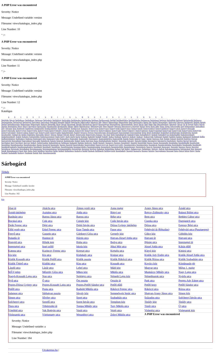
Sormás (194, 132)
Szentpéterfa (106, 147)
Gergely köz (117, 233)
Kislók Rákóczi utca (121, 259)
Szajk (68, 137)
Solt (182, 126)
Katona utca (14, 250)
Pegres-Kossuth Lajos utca (56, 284)
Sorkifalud (156, 132)
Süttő (113, 135)
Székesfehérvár (55, 143)
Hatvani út (150, 238)
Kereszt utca (83, 250)
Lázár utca (47, 267)
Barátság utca (15, 216)
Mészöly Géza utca (52, 272)
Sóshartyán (16, 135)
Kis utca (46, 255)
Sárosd (63, 124)
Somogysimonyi (128, 130)
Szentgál (69, 145)
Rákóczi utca (151, 289)
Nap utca (47, 276)
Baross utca (82, 216)
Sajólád (113, 120)
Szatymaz (89, 141)
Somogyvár (33, 132)
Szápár (149, 139)
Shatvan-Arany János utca (158, 293)
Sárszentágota (103, 124)
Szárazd (173, 139)
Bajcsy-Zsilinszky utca (156, 212)
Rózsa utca (184, 289)
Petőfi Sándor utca (188, 284)
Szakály (105, 137)
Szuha (197, 151)
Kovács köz (150, 263)
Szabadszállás (174, 135)
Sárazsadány (163, 122)
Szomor (145, 151)
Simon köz (184, 293)
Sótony (47, 135)
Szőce (30, 151)
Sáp (150, 122)
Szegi (13, 143)
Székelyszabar (42, 143)
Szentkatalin (187, 145)
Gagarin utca (49, 233)
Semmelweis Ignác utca (123, 293)
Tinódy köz (150, 301)
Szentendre (54, 145)
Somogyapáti (114, 128)
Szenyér (149, 147)
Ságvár (12, 120)
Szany (143, 139)
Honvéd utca (15, 242)
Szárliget (187, 139)
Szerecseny (166, 147)
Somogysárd (116, 130)
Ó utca (45, 280)
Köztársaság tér (186, 263)
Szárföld (180, 139)
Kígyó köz (150, 250)
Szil (122, 149)
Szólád (85, 151)
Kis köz (12, 255)
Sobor (162, 126)
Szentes (62, 145)
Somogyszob (187, 130)
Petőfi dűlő (116, 284)
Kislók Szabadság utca (190, 259)
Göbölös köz (185, 233)
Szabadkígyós (163, 135)
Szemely (101, 143)
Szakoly (133, 137)
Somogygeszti (43, 130)
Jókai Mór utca (118, 246)
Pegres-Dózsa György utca (22, 284)
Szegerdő (193, 141)
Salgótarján (75, 122)
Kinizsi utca (184, 250)
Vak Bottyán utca (51, 310)
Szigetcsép (15, 149)
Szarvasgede (6, 141)
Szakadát (91, 137)
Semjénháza (12, 126)
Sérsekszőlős (52, 126)
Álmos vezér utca (85, 208)
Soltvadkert (200, 126)
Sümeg (72, 135)
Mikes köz (82, 272)
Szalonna (29, 139)
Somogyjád (79, 130)
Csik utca (47, 220)
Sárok (58, 124)
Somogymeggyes (91, 130)
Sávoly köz (82, 293)
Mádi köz (115, 267)
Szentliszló (47, 147)
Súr (104, 135)
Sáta (155, 124)
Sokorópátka (175, 126)
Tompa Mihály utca (86, 306)
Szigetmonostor (36, 149)
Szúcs (176, 151)
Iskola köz (81, 246)
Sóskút (24, 135)
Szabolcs (25, 137)
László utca (14, 267)
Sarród (95, 124)
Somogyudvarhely (8, 132)
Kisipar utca (116, 255)
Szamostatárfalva (105, 139)
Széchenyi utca (16, 301)
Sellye (196, 124)
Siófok (142, 126)
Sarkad (4, 124)
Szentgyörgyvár (102, 145)
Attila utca (81, 212)
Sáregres (180, 122)
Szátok (77, 141)
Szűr (40, 153)
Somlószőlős (39, 128)
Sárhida (196, 122)
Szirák (3, 151)
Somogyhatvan (68, 130)
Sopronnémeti (124, 132)
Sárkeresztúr (35, 124)
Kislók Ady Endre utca (156, 255)
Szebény (115, 141)
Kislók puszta (83, 259)
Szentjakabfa (177, 145)
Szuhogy (21, 153)
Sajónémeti (154, 120)
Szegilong (19, 143)
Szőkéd (61, 151)
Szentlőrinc (55, 147)
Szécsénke (123, 141)
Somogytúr (196, 130)
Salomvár (94, 122)
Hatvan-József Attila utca (123, 238)
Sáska (150, 124)
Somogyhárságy (55, 130)
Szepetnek (157, 147)
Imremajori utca (16, 246)
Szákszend (158, 137)
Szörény (151, 151)
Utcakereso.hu (50, 350)
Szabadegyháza (133, 135)
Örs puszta (82, 280)
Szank (131, 139)
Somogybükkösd (162, 128)
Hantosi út (47, 238)
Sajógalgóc (47, 120)
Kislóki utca (48, 263)
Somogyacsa (93, 128)
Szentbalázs (173, 143)
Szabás (18, 137)
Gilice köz (149, 233)
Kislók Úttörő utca (18, 263)
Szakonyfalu (149, 137)
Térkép (5, 171)
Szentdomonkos (17, 145)
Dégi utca (47, 225)
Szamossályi (83, 139)
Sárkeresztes (25, 124)
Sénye (20, 126)
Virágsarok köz (186, 310)
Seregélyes (32, 126)
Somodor (84, 128)
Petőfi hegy (150, 284)
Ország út (115, 280)
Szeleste (81, 143)
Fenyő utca (14, 233)
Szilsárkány (146, 149)
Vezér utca (116, 310)
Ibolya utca (116, 242)
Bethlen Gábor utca (188, 216)
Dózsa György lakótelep (123, 225)
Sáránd (155, 122)
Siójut (147, 126)
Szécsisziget (152, 141)
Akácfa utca (48, 208)
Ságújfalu (5, 120)
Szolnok (91, 151)
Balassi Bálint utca (188, 212)
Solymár (8, 128)
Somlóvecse (75, 128)
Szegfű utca (48, 301)
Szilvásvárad (185, 149)
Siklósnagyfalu (96, 126)
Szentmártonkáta (93, 147)
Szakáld (98, 137)
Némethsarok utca (154, 276)
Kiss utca (81, 263)
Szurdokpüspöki (49, 153)
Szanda (126, 139)
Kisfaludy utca (84, 255)
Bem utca (149, 216)
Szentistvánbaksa (164, 145)
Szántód (137, 139)
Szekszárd (73, 143)
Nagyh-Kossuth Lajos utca (22, 276)
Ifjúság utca (150, 242)
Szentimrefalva (130, 145)
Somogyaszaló (137, 128)
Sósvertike (40, 135)
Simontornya (126, 126)
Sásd (146, 124)
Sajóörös (162, 120)
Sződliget (41, 151)
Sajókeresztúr (104, 120)
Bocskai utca (15, 220)
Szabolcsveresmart (47, 137)
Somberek (21, 128)
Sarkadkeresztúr (13, 124)
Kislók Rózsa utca (154, 259)
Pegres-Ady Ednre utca (191, 280)
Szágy (62, 137)
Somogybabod (149, 128)
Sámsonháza (113, 122)
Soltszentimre (189, 126)
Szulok (35, 153)
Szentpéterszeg (129, 147)
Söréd (149, 132)
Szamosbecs (64, 139)
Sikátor (70, 126)
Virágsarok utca (16, 314)
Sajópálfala (171, 120)
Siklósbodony (84, 126)
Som (14, 128)
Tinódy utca (184, 301)
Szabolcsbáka (34, 137)
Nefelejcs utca (83, 276)
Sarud (136, 124)
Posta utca (47, 289)
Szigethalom (24, 149)
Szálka (202, 137)
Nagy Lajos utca (187, 272)
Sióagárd (135, 126)
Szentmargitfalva (80, 147)
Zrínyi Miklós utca (120, 314)
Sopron (91, 132)
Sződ (35, 151)
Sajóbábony (20, 120)
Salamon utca (15, 293)
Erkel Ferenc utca (51, 229)
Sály (100, 122)
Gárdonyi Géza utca (87, 233)
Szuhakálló (12, 153)
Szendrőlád (142, 143)
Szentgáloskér (78, 145)
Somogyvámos (22, 132)
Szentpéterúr (141, 147)
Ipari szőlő (47, 246)
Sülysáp (66, 135)
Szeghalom (5, 143)
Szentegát (46, 145)
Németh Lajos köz (120, 276)
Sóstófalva (31, 135)
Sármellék (52, 124)
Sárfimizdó (188, 122)
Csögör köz (82, 220)
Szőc (25, 151)
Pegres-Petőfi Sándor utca (90, 284)
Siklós (76, 126)
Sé (184, 124)
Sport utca (81, 297)
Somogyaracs (125, 128)
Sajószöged (17, 122)
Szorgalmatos (160, 151)
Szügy (192, 151)
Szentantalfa (163, 143)
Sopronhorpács (100, 132)
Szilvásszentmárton (172, 149)
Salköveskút (85, 122)
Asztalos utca (49, 212)
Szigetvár (85, 149)
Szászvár (59, 141)
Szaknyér (125, 137)
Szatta (83, 141)
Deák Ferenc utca (17, 225)
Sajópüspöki (188, 120)
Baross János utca (51, 216)
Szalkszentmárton (8, 139)
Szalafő (166, 137)
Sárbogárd (172, 122)
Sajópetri (179, 120)
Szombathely (121, 151)
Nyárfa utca (184, 276)
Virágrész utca (152, 310)
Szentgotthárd (89, 145)
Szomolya (137, 151)
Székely (33, 143)
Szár (161, 139)
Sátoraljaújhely (163, 124)
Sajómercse (145, 120)
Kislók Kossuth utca (19, 259)
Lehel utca (82, 267)
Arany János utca (153, 208)
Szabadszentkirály (188, 135)
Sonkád (77, 132)
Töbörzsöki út (49, 306)
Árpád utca (184, 208)
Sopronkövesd (112, 132)
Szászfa (53, 141)
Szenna (150, 143)
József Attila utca (153, 246)
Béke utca (115, 216)
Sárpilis (79, 124)
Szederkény (171, 141)
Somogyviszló (44, 132)
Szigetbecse (5, 149)
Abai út (12, 208)
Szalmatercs (20, 139)
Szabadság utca (118, 297)
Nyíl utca (13, 280)
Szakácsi (84, 137)
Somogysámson (105, 130)
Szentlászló (37, 147)
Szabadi (154, 135)
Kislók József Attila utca (191, 255)
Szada (57, 137)
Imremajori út (185, 242)
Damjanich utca (186, 220)
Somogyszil (167, 130)
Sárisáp (203, 122)
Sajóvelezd (45, 122)
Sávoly (180, 124)
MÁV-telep (14, 272)
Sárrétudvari (87, 124)
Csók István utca (119, 220)
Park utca (149, 280)
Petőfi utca (14, 289)
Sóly (3, 128)
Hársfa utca (82, 238)
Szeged (186, 141)
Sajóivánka (66, 120)
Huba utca (81, 242)
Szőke (55, 151)
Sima (105, 126)
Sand (131, 122)
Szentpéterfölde (117, 147)
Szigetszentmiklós (64, 149)
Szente (39, 145)
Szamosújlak (117, 139)
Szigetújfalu (76, 149)
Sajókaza (94, 120)
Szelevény (88, 143)
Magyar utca (151, 267)
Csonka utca (151, 220)
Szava (96, 141)
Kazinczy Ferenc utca (54, 250)
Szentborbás (194, 143)
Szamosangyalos (39, 139)
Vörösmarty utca (51, 314)
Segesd (190, 124)
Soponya (83, 132)
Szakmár (117, 137)
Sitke (157, 126)
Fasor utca (115, 229)
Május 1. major (186, 267)
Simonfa (117, 126)
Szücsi (181, 151)
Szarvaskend (16, 141)
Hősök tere (48, 242)
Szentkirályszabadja (9, 147)
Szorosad (170, 151)
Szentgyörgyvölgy (116, 145)
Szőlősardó (99, 151)
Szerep (188, 147)
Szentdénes (5, 145)
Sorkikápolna (174, 132)
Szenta (155, 143)
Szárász (167, 139)
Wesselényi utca (85, 314)
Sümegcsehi (80, 135)
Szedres (180, 141)
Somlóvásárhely (51, 128)
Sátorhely (173, 124)
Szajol (77, 137)
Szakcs (111, 137)
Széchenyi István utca (190, 297)
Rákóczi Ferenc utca (121, 289)
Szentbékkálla (183, 143)
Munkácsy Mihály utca (156, 272)
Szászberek (45, 141)
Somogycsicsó (175, 128)
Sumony (99, 135)
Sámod (105, 122)
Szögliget (49, 151)
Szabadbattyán (121, 135)
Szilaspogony (136, 149)
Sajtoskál (53, 122)
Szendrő (134, 143)
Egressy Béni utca (188, 225)
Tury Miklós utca (119, 306)
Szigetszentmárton (50, 149)
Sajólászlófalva (122, 120)
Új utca (182, 306)
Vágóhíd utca (15, 310)
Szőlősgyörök (109, 151)
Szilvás (161, 149)
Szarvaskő (36, 141)
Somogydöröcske (188, 128)
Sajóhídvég (56, 120)
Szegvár (27, 143)
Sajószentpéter (7, 122)
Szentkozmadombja (25, 147)
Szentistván (153, 145)
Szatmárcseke (69, 141)
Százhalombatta (105, 141)
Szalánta (172, 137)
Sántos (145, 122)
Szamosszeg (93, 139)
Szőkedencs (69, 151)
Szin (192, 149)
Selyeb (202, 124)
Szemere (117, 143)
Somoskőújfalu (67, 132)
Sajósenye (197, 120)
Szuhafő (4, 153)
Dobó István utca (85, 225)
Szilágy (127, 149)
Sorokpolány (6, 135)
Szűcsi (186, 151)
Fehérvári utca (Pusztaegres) (193, 229)
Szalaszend (187, 137)
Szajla (72, 137)
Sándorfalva (138, 122)
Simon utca (14, 297)
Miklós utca (116, 272)
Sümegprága (91, 135)
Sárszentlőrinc (115, 124)
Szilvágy (155, 149)
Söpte (144, 132)
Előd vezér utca (16, 229)
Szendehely (125, 143)
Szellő (95, 143)
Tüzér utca (150, 306)
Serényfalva (41, 126)
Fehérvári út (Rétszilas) (156, 229)
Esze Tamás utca (85, 229)
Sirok (153, 126)
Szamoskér (74, 139)
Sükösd (60, 135)
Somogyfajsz (32, 130)
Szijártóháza (109, 149)
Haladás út (14, 238)
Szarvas (194, 139)
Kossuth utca (117, 263)
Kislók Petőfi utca (51, 259)
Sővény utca (49, 297)
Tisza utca (13, 306)
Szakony (139, 137)
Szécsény (130, 141)
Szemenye (109, 143)
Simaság (110, 126)
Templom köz (117, 301)
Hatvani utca (185, 238)
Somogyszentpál (155, 130)
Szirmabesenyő (13, 151)
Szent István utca (85, 301)
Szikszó (118, 149)
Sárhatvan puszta (51, 293)
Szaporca (155, 139)
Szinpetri (198, 149)
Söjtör (167, 126)
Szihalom (100, 149)
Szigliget (93, 149)
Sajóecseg (39, 120)
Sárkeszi (44, 124)
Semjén (4, 126)
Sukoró (53, 135)
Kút (2, 199)
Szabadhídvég (145, 135)
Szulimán (28, 153)
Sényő (25, 126)
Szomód (129, 151)
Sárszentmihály (127, 124)
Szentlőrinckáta (67, 147)
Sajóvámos (36, 122)
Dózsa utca (150, 225)
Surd (108, 135)
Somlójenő (29, 128)
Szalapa (179, 137)
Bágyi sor (115, 212)
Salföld (68, 122)
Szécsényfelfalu (141, 141)
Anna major (116, 208)
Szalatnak (195, 137)
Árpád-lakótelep (17, 212)
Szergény (195, 147)
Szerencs (181, 147)
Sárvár (141, 124)
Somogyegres (21, 130)
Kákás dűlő (184, 246)
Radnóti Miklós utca (87, 289)
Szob (21, 151)
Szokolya (78, 151)
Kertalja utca (117, 250)
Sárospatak (71, 124)
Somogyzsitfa (55, 132)
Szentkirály (196, 145)
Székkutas (65, 143)
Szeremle (174, 147)
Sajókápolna (76, 120)
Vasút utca (81, 310)
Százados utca (152, 297)
